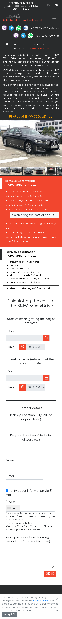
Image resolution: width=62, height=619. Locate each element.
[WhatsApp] (18, 28)
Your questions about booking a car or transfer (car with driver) (29, 539)
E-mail (10, 476)
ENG (56, 5)
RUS (47, 5)
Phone (10, 501)
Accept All (9, 614)
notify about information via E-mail (29, 493)
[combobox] (13, 508)
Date (11, 331)
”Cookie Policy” (40, 601)
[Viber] (4, 28)
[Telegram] (11, 28)
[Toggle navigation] (54, 18)
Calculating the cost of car (31, 215)
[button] (17, 171)
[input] (24, 338)
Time (10, 347)
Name (10, 460)
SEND (50, 573)
